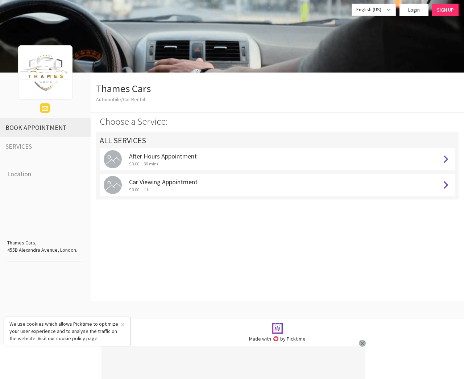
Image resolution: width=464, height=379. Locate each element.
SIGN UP (445, 10)
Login (414, 10)
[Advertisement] (233, 362)
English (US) (369, 9)
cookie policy (70, 338)
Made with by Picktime (277, 338)
